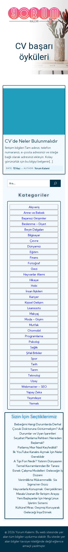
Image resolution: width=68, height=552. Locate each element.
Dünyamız (34, 246)
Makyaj (34, 313)
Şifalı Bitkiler (34, 353)
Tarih (34, 364)
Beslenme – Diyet (34, 224)
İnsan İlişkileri (34, 291)
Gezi (34, 269)
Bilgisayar (34, 235)
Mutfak (34, 325)
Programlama (34, 336)
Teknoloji (34, 375)
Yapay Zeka (34, 392)
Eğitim (34, 252)
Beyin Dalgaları (34, 229)
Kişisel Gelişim (34, 302)
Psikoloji (34, 342)
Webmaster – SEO (34, 386)
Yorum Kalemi (42, 168)
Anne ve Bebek (34, 212)
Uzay (34, 381)
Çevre (34, 241)
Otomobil (34, 330)
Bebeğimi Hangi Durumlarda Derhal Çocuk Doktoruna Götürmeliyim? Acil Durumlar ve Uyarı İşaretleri (37, 428)
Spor (34, 358)
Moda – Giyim (34, 319)
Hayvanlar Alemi (34, 274)
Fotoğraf (34, 263)
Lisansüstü (34, 308)
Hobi (34, 285)
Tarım (34, 370)
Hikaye (34, 280)
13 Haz (16, 168)
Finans (34, 257)
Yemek (34, 403)
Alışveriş (34, 207)
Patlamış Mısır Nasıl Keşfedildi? (37, 447)
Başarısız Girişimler (34, 218)
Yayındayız (34, 398)
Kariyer (34, 297)
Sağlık (34, 347)
